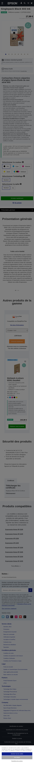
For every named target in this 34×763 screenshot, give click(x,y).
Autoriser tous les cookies (17, 753)
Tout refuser (17, 757)
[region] (17, 754)
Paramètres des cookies (17, 761)
